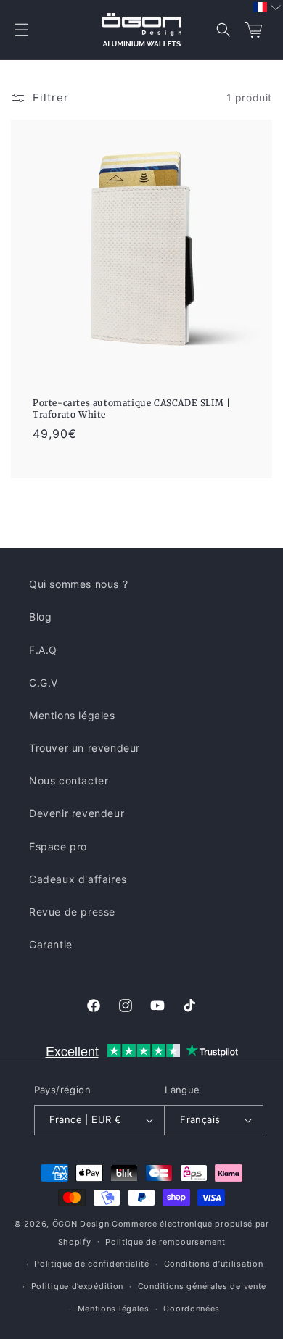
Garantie (51, 944)
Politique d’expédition (77, 1286)
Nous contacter (68, 780)
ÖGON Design (81, 1224)
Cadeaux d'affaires (78, 879)
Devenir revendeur (76, 813)
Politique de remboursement (165, 1242)
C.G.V (43, 682)
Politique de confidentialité (91, 1264)
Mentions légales (72, 715)
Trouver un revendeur (84, 748)
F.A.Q (43, 650)
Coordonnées (191, 1308)
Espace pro (58, 846)
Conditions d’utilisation (213, 1264)
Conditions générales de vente (202, 1286)
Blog (40, 616)
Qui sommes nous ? (78, 584)
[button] (22, 30)
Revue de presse (72, 911)
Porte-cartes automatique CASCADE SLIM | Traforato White (131, 408)
